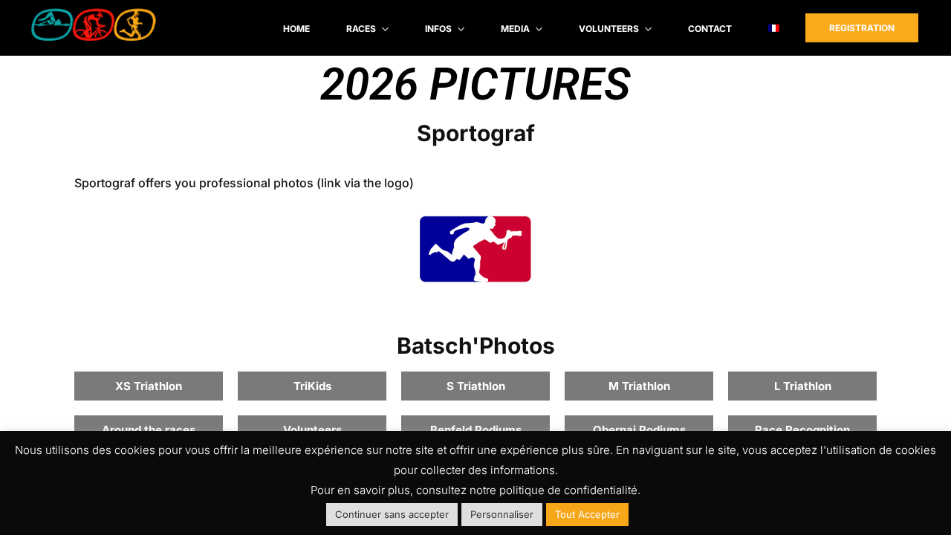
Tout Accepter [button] (587, 514)
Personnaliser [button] (501, 514)
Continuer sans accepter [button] (392, 514)
